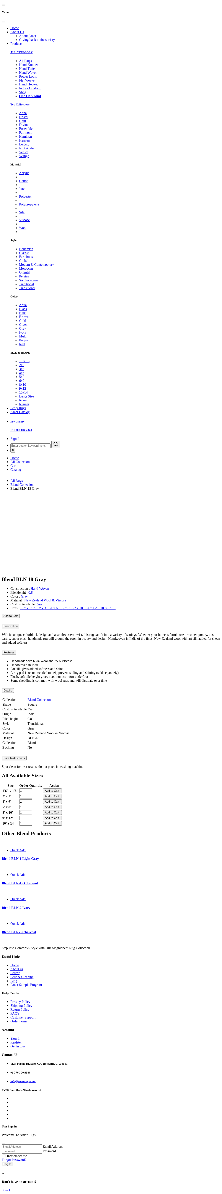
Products (16, 43)
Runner (24, 404)
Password (49, 1151)
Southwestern (28, 280)
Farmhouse (26, 257)
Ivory (22, 332)
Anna (23, 113)
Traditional (26, 284)
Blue (22, 313)
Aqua (23, 305)
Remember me (17, 1156)
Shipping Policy (21, 1005)
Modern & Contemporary (36, 264)
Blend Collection (22, 484)
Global (23, 260)
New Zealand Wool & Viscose (45, 600)
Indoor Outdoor (30, 88)
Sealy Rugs (18, 408)
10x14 (23, 392)
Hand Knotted (29, 65)
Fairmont (25, 132)
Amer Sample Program (26, 985)
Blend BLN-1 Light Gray (20, 858)
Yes (39, 604)
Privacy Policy (20, 1002)
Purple (23, 340)
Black (23, 309)
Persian (24, 276)
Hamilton (25, 136)
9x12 (22, 388)
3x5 (21, 369)
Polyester (25, 196)
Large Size (26, 396)
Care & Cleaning (22, 977)
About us (16, 969)
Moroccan (26, 268)
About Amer (27, 36)
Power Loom (28, 76)
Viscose (24, 220)
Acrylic (24, 173)
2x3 (21, 365)
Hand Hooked (29, 84)
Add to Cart (10, 616)
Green (23, 324)
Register (16, 1042)
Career (15, 973)
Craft (22, 121)
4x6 (21, 373)
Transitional (27, 288)
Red (22, 344)
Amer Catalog (20, 412)
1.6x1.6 (24, 361)
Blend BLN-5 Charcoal (19, 932)
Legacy (24, 144)
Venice (23, 152)
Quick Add (18, 850)
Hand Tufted (27, 68)
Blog (13, 981)
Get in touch (18, 1046)
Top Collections (19, 104)
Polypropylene (29, 204)
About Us (17, 32)
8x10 (22, 384)
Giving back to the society (37, 40)
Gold (22, 320)
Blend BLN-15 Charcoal (20, 883)
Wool (22, 228)
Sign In (15, 439)
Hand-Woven (40, 588)
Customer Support (22, 1017)
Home (14, 28)
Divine (23, 125)
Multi (22, 336)
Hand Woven (28, 72)
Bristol (23, 117)
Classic (24, 253)
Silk (21, 212)
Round (23, 400)
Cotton (23, 181)
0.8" (31, 592)
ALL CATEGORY (21, 52)
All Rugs (16, 481)
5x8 (21, 377)
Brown (24, 317)
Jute (21, 188)
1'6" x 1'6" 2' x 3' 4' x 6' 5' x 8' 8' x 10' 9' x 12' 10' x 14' (68, 608)
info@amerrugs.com (23, 1081)
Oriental (24, 272)
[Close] (3, 21)
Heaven (24, 140)
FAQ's (14, 1013)
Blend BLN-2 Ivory (16, 908)
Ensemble (26, 128)
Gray (24, 596)
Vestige (24, 156)
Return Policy (19, 1009)
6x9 (21, 380)
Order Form (18, 1021)
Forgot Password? (14, 1160)
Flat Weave (26, 80)
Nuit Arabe (26, 148)
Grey (22, 328)
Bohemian (26, 249)
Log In (7, 1164)
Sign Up (7, 1190)
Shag (22, 92)
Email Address (53, 1146)
